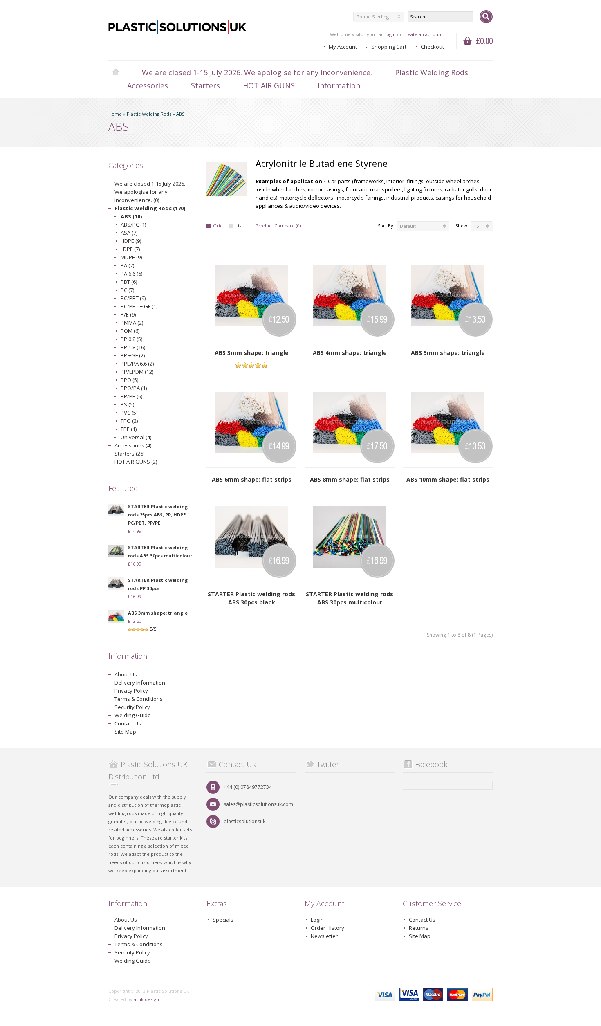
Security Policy (132, 707)
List (239, 225)
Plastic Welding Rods (431, 72)
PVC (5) (129, 412)
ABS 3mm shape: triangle (158, 613)
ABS (180, 114)
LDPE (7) (130, 249)
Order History (327, 928)
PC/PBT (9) (133, 298)
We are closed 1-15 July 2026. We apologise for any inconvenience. (257, 72)
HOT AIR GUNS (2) (135, 461)
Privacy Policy (131, 690)
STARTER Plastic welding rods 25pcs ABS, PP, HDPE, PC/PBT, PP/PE (158, 514)
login (390, 34)
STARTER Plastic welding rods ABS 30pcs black (251, 598)
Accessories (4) (132, 445)
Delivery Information (139, 682)
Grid (218, 225)
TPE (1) (129, 429)
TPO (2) (129, 420)
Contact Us (127, 723)
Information (339, 85)
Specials (223, 919)
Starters (205, 85)
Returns (418, 928)
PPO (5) (129, 380)
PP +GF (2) (133, 355)
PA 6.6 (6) (131, 273)
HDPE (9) (131, 241)
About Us (125, 674)
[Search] (486, 16)
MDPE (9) (131, 257)
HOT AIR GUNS (269, 85)
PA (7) (127, 265)
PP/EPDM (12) (137, 371)
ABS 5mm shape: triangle (448, 353)
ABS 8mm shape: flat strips (350, 479)
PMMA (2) (132, 322)
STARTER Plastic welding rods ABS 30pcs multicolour (349, 598)
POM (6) (130, 331)
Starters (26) (129, 453)
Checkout (432, 46)
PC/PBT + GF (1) (139, 306)
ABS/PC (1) (133, 224)
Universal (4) (136, 437)
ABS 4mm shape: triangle (350, 353)
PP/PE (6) (131, 396)
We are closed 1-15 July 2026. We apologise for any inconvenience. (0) (149, 192)
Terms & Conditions (138, 699)
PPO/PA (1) (134, 388)
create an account (423, 34)
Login (317, 919)
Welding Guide (132, 715)
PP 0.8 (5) (131, 339)
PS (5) (127, 404)
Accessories (147, 85)
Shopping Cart (388, 46)
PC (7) (127, 290)
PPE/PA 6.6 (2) (137, 363)
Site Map (125, 731)
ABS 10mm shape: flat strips (447, 479)
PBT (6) (129, 281)
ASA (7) (129, 232)
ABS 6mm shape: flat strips (252, 479)
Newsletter (324, 936)
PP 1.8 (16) (133, 347)
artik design (146, 999)
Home (115, 72)
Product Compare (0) (278, 225)
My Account (343, 46)
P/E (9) (128, 314)
